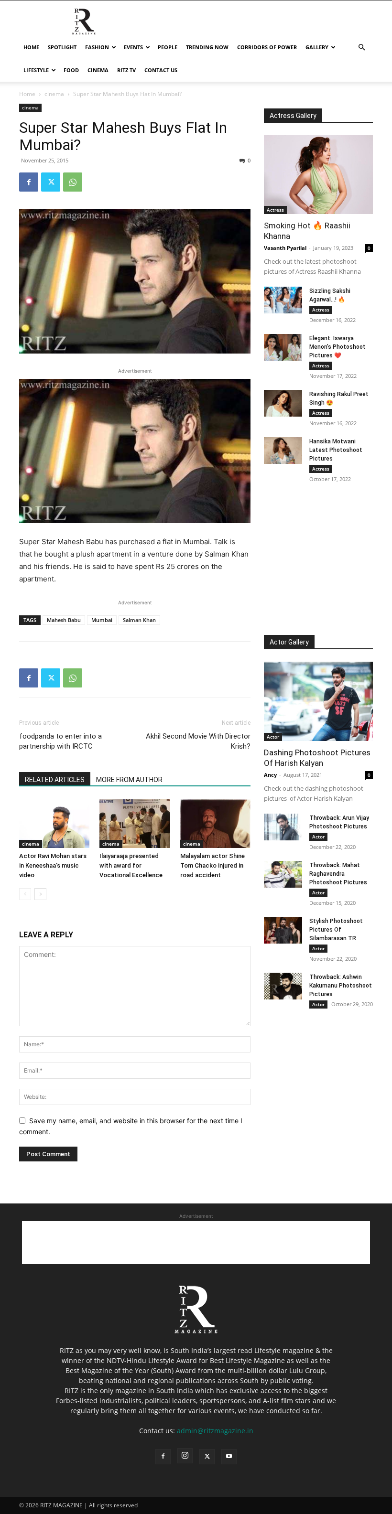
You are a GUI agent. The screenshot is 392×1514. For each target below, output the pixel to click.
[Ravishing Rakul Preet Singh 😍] (283, 403)
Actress (275, 209)
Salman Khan (139, 619)
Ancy (270, 774)
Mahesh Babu (64, 619)
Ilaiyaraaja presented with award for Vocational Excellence (131, 865)
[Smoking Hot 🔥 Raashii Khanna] (318, 174)
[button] (361, 47)
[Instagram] (185, 1455)
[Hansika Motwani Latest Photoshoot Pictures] (283, 450)
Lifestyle (36, 70)
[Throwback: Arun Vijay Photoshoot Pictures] (283, 827)
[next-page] (40, 894)
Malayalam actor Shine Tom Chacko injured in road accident (212, 865)
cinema (98, 70)
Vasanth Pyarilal (285, 247)
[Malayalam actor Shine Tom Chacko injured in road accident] (215, 823)
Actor (273, 736)
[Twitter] (50, 182)
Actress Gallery (293, 115)
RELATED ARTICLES (55, 780)
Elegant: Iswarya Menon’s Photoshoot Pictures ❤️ (337, 347)
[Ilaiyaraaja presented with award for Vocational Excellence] (134, 823)
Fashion (97, 47)
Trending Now (207, 47)
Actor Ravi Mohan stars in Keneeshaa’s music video (53, 865)
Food (71, 70)
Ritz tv (126, 70)
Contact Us (160, 70)
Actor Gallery (289, 642)
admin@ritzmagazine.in (215, 1430)
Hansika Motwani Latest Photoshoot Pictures (335, 450)
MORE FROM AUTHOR (129, 780)
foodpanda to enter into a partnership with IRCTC (60, 741)
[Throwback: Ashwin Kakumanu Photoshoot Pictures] (283, 986)
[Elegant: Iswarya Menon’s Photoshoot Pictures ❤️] (283, 347)
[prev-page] (25, 894)
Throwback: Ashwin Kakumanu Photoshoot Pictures (340, 986)
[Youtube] (229, 1456)
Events (133, 47)
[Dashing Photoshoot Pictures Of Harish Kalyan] (318, 701)
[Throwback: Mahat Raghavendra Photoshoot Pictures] (283, 874)
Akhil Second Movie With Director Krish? (198, 741)
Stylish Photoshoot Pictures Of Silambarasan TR (336, 930)
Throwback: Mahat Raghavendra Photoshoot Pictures (338, 874)
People (167, 47)
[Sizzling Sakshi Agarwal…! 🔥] (283, 300)
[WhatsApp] (72, 182)
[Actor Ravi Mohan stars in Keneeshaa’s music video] (54, 823)
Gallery (316, 47)
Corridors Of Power (267, 47)
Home (31, 47)
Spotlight (62, 47)
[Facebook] (28, 182)
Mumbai (101, 619)
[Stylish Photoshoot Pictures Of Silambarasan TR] (283, 930)
